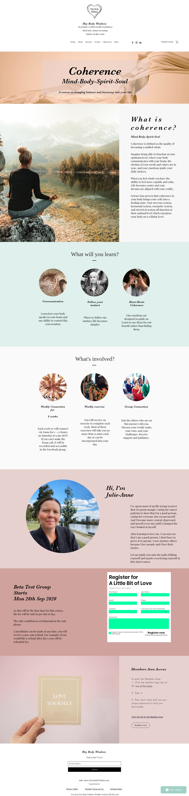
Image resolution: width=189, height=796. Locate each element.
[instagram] (136, 42)
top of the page (144, 685)
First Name (113, 592)
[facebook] (132, 42)
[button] (177, 42)
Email (111, 600)
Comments (113, 617)
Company (112, 609)
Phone (143, 600)
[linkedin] (140, 42)
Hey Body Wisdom (94, 23)
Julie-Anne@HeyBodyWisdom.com (94, 780)
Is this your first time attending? (153, 609)
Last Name (145, 592)
